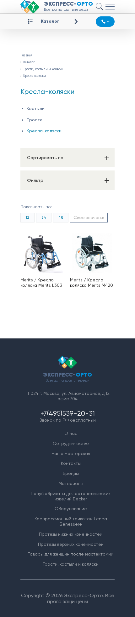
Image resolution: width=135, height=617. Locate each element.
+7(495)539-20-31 (67, 413)
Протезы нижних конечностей (70, 534)
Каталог (50, 21)
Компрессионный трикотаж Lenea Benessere (71, 521)
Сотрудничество (71, 443)
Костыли (36, 108)
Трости (34, 119)
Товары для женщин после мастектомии (70, 553)
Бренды (71, 473)
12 (27, 217)
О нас (70, 433)
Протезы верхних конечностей (71, 544)
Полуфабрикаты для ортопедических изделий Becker (71, 496)
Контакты (71, 463)
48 (60, 217)
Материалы (70, 483)
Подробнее (45, 253)
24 (43, 217)
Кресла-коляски (44, 130)
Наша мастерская (70, 453)
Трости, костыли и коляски (71, 564)
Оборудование (71, 508)
